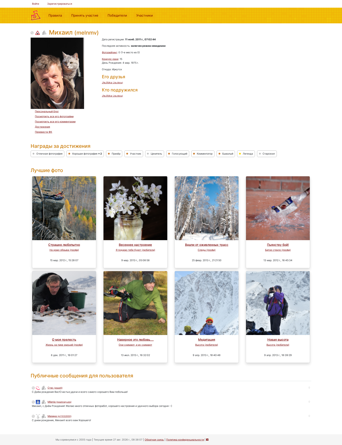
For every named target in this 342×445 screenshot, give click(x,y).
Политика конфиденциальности (185, 439)
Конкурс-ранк (110, 59)
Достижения (42, 126)
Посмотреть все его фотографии (54, 116)
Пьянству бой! (278, 245)
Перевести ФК (43, 132)
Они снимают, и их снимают (135, 344)
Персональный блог (47, 111)
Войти (35, 3)
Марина (59, 416)
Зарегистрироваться (59, 3)
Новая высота (278, 339)
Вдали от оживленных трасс (206, 245)
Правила (56, 15)
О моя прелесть (64, 339)
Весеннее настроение (135, 245)
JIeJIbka (112, 82)
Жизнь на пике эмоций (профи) (64, 344)
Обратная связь (154, 439)
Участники (146, 15)
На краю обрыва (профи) (64, 250)
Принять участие (86, 15)
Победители (119, 15)
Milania (59, 401)
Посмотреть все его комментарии (55, 121)
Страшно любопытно (64, 245)
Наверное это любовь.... (135, 339)
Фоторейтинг (109, 52)
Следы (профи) (207, 250)
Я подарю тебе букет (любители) (135, 250)
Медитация (206, 339)
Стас (55, 387)
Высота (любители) (206, 344)
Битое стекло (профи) (278, 250)
